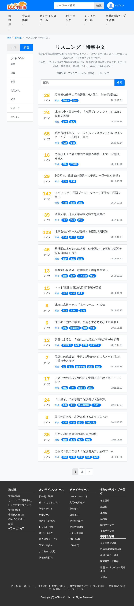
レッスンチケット (79, 496)
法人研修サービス (48, 539)
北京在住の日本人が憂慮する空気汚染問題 (81, 231)
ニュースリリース (74, 589)
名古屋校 (104, 500)
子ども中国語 (76, 533)
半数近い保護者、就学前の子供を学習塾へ (81, 270)
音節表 (103, 577)
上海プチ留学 (107, 531)
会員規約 (42, 586)
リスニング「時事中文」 (20, 500)
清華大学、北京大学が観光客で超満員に (80, 214)
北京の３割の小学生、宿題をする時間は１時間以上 (87, 322)
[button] (11, 22)
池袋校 (103, 506)
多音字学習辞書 (108, 543)
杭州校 (103, 519)
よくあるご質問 (47, 551)
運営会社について (79, 586)
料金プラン (44, 514)
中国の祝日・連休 (109, 555)
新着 (26, 47)
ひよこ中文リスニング (19, 505)
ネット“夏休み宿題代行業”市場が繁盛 (78, 287)
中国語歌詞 (14, 510)
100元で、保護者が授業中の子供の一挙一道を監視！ (88, 175)
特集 (10, 524)
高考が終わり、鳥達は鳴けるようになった (81, 416)
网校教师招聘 (46, 557)
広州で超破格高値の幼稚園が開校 (76, 433)
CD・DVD (75, 539)
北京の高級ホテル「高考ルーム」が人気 (80, 304)
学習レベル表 (46, 533)
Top (9, 37)
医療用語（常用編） (110, 561)
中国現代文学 (76, 520)
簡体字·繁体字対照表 (110, 549)
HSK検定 (74, 545)
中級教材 (74, 508)
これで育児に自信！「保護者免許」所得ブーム (84, 451)
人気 (13, 47)
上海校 (103, 512)
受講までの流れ (47, 520)
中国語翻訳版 (76, 527)
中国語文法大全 (16, 514)
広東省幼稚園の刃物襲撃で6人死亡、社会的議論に (86, 94)
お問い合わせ (58, 586)
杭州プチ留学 (107, 525)
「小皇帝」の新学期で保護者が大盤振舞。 (81, 399)
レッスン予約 (46, 527)
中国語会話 (14, 495)
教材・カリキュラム (49, 502)
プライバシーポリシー (22, 586)
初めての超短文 (16, 519)
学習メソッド (46, 508)
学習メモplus (45, 545)
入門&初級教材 (77, 502)
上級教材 (74, 514)
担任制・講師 (46, 496)
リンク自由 (98, 586)
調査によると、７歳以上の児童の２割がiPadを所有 (87, 339)
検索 (99, 5)
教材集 (18, 37)
